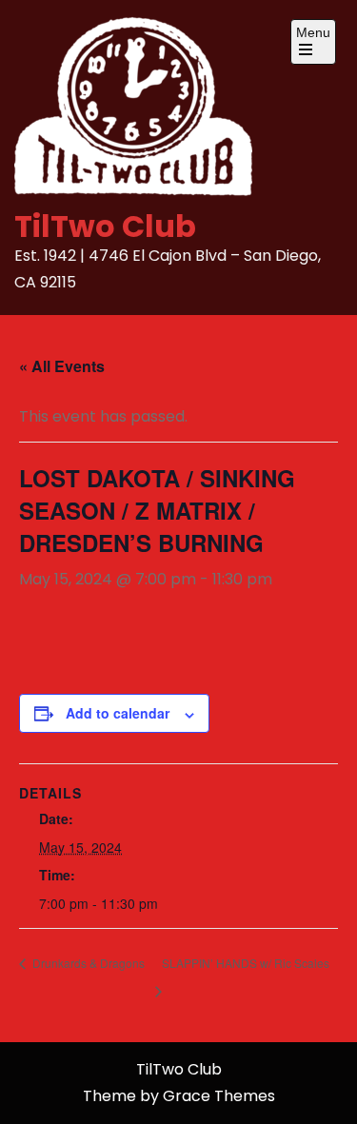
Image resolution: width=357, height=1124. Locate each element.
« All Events (62, 366)
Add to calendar (117, 712)
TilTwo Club (105, 226)
